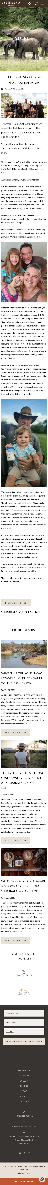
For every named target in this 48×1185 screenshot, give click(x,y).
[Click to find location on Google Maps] (29, 3)
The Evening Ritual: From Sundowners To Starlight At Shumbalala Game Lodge (22, 780)
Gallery (24, 1081)
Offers (24, 1086)
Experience (24, 1070)
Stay (24, 1065)
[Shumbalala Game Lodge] (10, 3)
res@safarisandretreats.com (24, 1126)
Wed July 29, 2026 (8, 690)
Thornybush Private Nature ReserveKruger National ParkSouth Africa (24, 1139)
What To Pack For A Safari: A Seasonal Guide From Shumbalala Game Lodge (23, 886)
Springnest (24, 1170)
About (24, 1096)
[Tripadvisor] (29, 1153)
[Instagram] (20, 1153)
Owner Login (25, 1173)
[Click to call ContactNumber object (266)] (36, 3)
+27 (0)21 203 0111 (24, 1116)
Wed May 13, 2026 (8, 898)
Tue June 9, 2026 (7, 795)
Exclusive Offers (23, 1181)
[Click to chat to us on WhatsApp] (42, 1179)
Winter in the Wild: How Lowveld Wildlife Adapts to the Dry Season (21, 678)
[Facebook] (24, 1153)
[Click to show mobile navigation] (43, 3)
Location (24, 1075)
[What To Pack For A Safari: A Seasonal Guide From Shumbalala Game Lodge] (24, 862)
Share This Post (18, 603)
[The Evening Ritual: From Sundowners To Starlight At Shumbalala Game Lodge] (24, 753)
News (24, 1091)
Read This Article (16, 732)
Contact (24, 1101)
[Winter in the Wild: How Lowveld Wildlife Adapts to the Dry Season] (24, 654)
